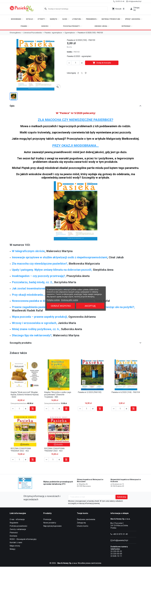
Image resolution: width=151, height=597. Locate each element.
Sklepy (12, 549)
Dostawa (13, 536)
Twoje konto (82, 513)
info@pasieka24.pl (120, 540)
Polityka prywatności (18, 526)
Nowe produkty (49, 523)
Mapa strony (15, 546)
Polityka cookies (53, 300)
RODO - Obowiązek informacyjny (23, 539)
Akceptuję (90, 305)
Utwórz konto (82, 526)
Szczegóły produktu (20, 342)
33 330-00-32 (116, 551)
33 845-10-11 (116, 556)
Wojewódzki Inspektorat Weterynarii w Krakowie (126, 481)
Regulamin (14, 523)
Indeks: (70, 52)
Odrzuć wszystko (61, 305)
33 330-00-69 (116, 554)
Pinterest (85, 73)
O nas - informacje (17, 519)
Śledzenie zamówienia (86, 519)
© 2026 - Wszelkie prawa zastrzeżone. (76, 563)
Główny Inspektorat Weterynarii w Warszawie (90, 481)
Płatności (14, 532)
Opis (12, 105)
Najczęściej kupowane (52, 526)
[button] (134, 9)
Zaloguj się (81, 523)
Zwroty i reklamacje (18, 529)
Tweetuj (81, 73)
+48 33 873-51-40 (120, 534)
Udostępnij (78, 73)
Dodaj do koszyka (102, 62)
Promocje (47, 519)
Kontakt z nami (16, 542)
